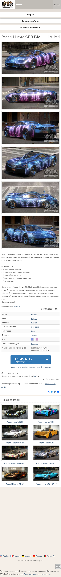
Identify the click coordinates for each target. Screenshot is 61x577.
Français (16, 556)
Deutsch (27, 556)
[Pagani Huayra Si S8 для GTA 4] (14, 412)
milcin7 (17, 306)
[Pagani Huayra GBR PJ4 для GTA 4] (46, 453)
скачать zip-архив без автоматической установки (30, 367)
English (6, 556)
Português (51, 556)
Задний (34, 335)
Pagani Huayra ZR (46, 442)
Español (39, 556)
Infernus (34, 344)
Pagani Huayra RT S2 (15, 484)
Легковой (35, 327)
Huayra (34, 322)
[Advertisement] (30, 521)
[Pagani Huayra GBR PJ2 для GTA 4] (30, 58)
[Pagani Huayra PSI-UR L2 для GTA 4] (46, 474)
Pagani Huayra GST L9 (15, 442)
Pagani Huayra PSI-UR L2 (46, 484)
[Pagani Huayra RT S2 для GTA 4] (14, 474)
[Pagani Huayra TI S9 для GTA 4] (46, 412)
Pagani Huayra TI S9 (46, 422)
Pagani (34, 318)
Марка (30, 14)
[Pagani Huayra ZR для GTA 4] (46, 432)
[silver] (32, 339)
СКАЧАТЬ (23, 359)
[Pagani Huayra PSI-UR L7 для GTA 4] (14, 453)
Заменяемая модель (30, 27)
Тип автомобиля (30, 20)
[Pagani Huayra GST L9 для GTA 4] (14, 432)
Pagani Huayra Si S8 (15, 422)
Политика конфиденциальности (37, 574)
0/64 (34, 376)
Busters (34, 314)
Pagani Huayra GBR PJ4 (46, 463)
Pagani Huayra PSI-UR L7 (14, 463)
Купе (33, 331)
